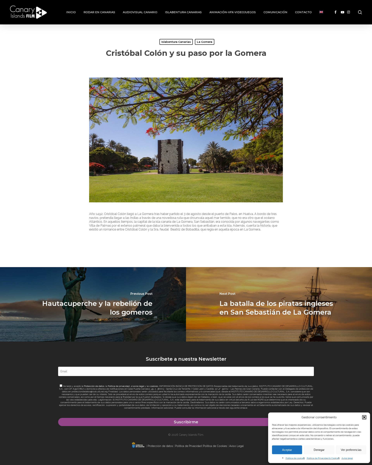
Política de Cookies (215, 446)
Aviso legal (347, 458)
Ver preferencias (351, 449)
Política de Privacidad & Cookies (323, 458)
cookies (154, 386)
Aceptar (287, 449)
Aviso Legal (236, 446)
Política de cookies (295, 458)
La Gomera (204, 42)
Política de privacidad (119, 386)
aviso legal (138, 386)
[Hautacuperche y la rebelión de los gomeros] (93, 304)
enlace (243, 407)
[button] (364, 417)
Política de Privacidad (188, 446)
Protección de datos (94, 386)
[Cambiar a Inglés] (321, 12)
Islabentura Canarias (176, 42)
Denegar (319, 449)
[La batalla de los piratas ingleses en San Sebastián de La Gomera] (279, 304)
